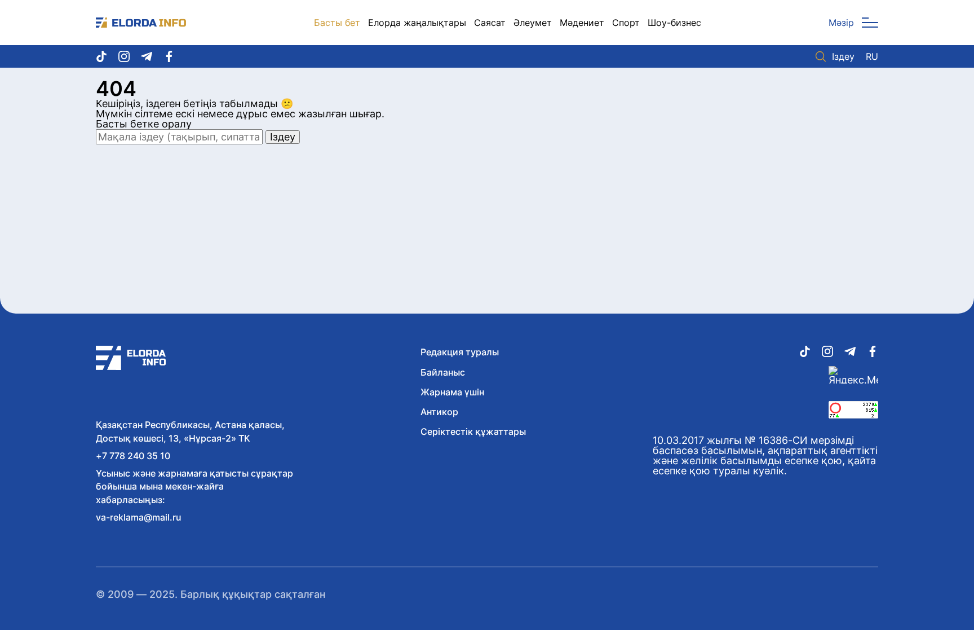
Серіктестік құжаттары (473, 431)
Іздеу (843, 56)
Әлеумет (532, 22)
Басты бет (337, 22)
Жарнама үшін (452, 392)
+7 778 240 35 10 (133, 455)
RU (872, 56)
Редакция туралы (459, 352)
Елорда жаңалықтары (417, 22)
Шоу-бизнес (674, 22)
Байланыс (442, 372)
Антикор (439, 411)
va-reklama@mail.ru (138, 517)
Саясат (490, 22)
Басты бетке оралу (144, 124)
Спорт (626, 22)
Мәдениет (582, 22)
